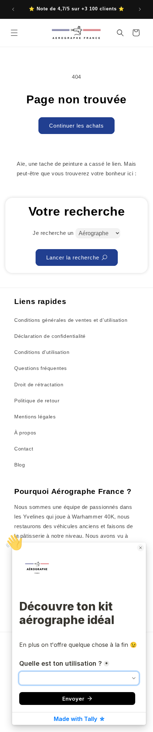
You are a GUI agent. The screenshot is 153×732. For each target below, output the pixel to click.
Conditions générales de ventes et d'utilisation (70, 320)
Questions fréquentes (40, 368)
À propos (25, 432)
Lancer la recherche (72, 257)
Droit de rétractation (39, 384)
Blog (19, 465)
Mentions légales (35, 416)
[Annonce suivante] (140, 9)
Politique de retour (36, 400)
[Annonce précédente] (13, 9)
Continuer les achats (76, 126)
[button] (14, 33)
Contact (23, 449)
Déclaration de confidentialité (50, 336)
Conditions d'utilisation (41, 352)
